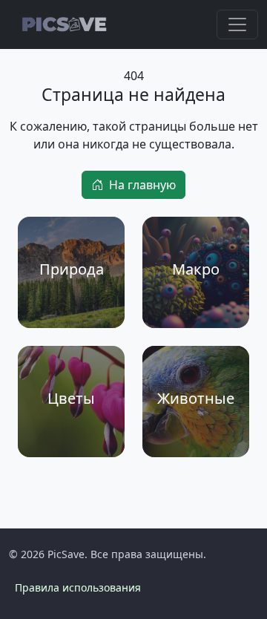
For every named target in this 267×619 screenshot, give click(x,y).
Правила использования (78, 587)
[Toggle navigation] (237, 24)
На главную (142, 185)
